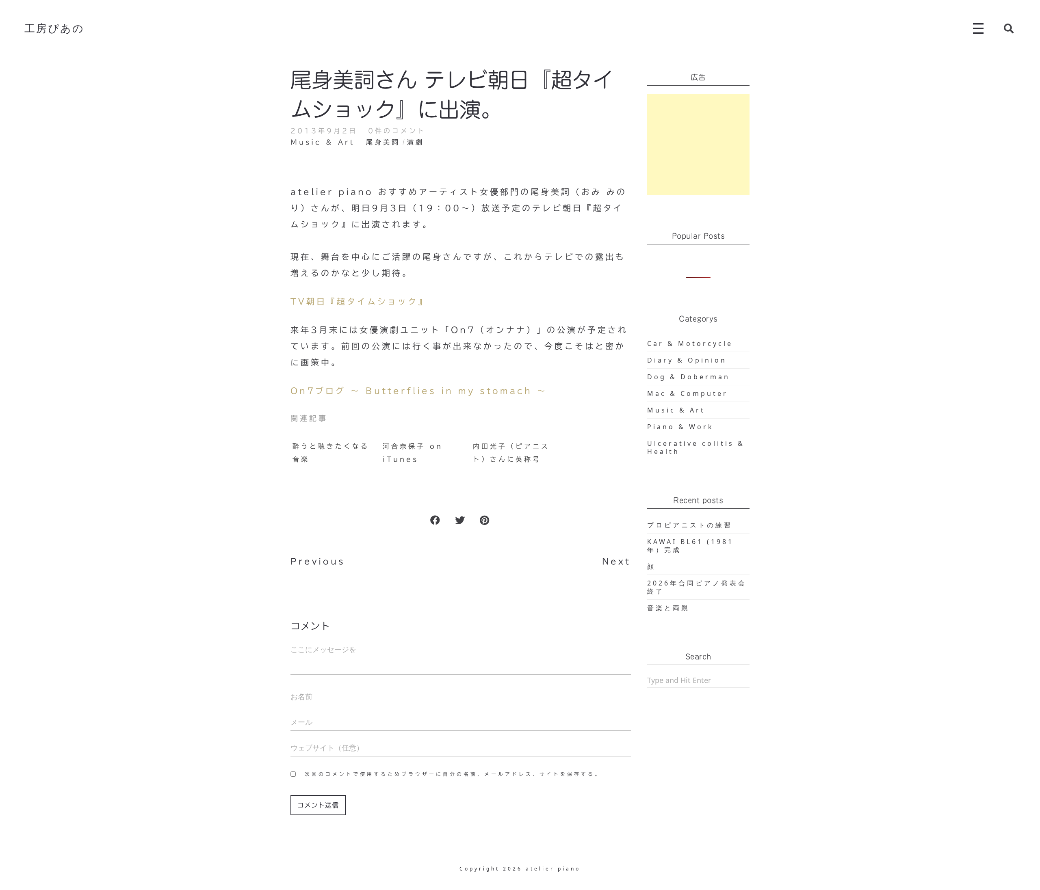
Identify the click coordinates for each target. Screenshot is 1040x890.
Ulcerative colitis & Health (696, 447)
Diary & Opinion (687, 360)
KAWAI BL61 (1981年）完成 (690, 546)
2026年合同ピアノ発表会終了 (697, 587)
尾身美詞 (383, 142)
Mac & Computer (687, 393)
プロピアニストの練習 (689, 525)
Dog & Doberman (688, 377)
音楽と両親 (668, 608)
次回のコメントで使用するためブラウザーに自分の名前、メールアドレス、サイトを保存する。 (453, 773)
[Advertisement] (698, 144)
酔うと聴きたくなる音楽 (330, 452)
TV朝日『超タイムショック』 (359, 301)
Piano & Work (680, 427)
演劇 (415, 142)
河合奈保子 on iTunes (413, 452)
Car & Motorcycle (690, 343)
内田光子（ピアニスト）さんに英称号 (511, 452)
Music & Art (322, 142)
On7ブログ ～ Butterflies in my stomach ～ (418, 391)
